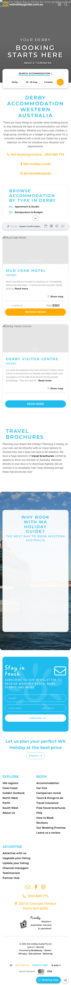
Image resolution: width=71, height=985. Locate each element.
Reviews (42, 822)
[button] (36, 74)
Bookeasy (36, 950)
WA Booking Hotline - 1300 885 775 (37, 154)
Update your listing (15, 863)
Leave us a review (48, 832)
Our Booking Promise (51, 827)
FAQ (39, 812)
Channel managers (15, 868)
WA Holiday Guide (36, 164)
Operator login (40, 965)
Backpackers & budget (29, 212)
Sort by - (14, 226)
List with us (22, 965)
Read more (21, 288)
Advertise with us (14, 853)
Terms (47, 950)
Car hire (41, 788)
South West (10, 807)
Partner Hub (10, 878)
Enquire (33, 755)
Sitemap (48, 953)
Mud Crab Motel (26, 271)
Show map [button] (56, 296)
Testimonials (11, 873)
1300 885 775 (37, 896)
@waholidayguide (37, 173)
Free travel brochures (50, 807)
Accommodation (47, 783)
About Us (8, 812)
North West (10, 798)
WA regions (10, 783)
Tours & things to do (49, 798)
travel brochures (43, 456)
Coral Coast (10, 788)
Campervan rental (48, 793)
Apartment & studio (27, 206)
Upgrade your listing (16, 858)
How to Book (45, 817)
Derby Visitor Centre (32, 359)
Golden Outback (13, 793)
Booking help (49, 979)
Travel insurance (47, 802)
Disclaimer (35, 953)
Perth (6, 802)
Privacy (22, 953)
